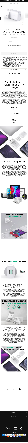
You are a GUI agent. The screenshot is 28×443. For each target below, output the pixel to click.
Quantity (14, 47)
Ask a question (14, 69)
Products (13, 412)
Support (13, 416)
